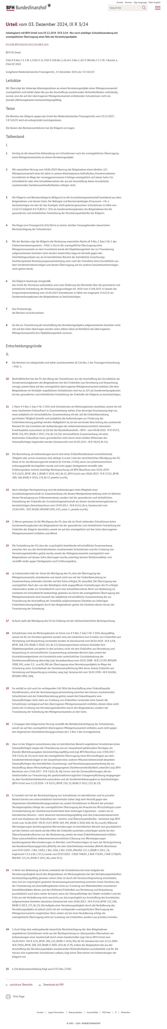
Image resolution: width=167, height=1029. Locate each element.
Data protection (76, 1012)
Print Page (18, 996)
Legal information (56, 1012)
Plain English (154, 2)
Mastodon (125, 1012)
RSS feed (106, 1012)
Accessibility (92, 1012)
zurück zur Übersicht (21, 984)
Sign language (140, 2)
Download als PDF (53, 984)
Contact (120, 2)
